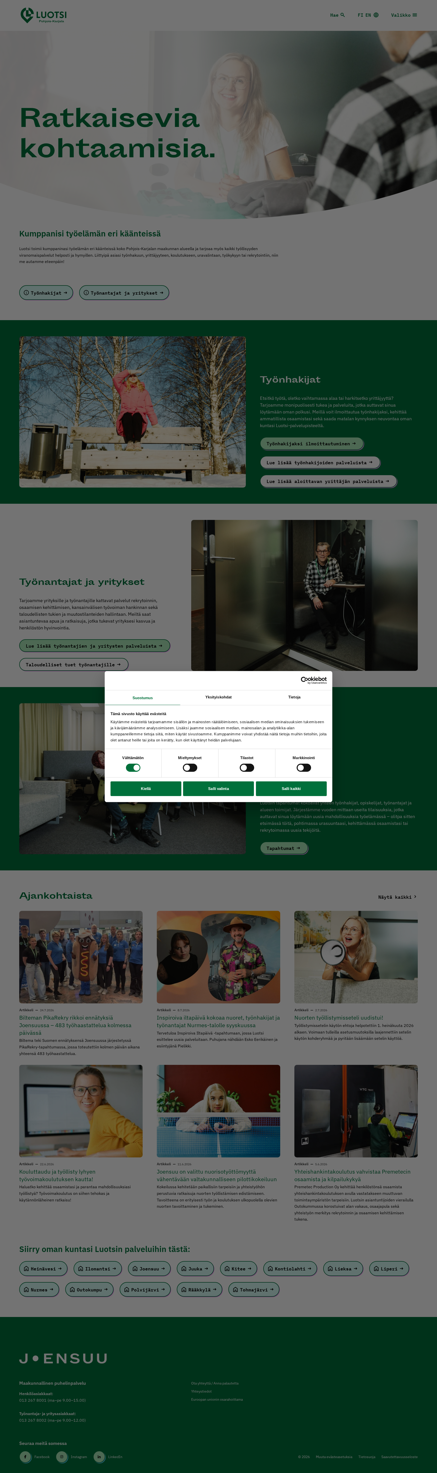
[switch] (190, 768)
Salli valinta (218, 788)
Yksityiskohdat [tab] (218, 697)
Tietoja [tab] (294, 697)
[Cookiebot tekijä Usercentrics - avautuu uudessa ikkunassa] (304, 680)
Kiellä (146, 788)
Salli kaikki (291, 788)
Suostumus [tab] (143, 697)
